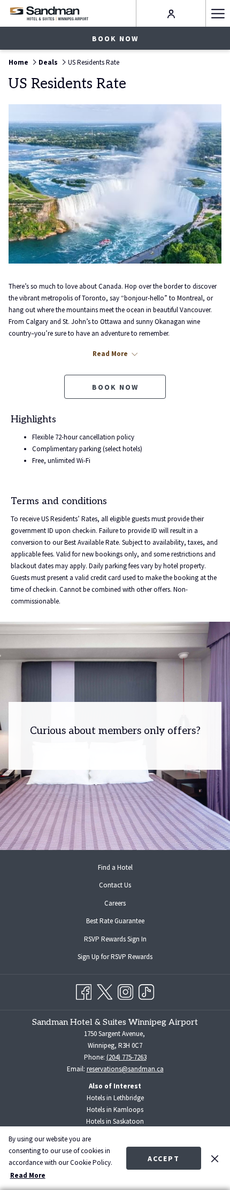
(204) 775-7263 (126, 1057)
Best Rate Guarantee (115, 920)
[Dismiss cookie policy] (214, 1158)
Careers (115, 903)
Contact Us (115, 885)
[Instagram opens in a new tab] (125, 990)
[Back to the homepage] (49, 13)
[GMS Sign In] (171, 13)
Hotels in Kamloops (115, 1109)
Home (18, 62)
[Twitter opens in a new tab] (104, 990)
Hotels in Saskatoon (115, 1121)
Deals (48, 62)
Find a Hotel (115, 867)
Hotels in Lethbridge (115, 1097)
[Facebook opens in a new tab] (83, 990)
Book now (115, 38)
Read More (27, 1175)
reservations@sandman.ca (125, 1068)
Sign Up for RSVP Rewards (124, 958)
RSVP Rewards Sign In (124, 940)
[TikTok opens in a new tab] (146, 990)
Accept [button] (164, 1158)
